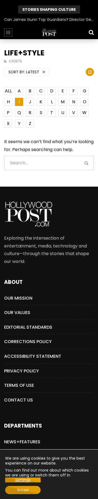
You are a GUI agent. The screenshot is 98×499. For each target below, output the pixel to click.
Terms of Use (19, 385)
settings (22, 480)
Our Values (17, 312)
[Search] (91, 32)
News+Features (22, 442)
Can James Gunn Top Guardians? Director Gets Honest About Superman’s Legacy (49, 19)
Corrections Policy (28, 341)
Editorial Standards (28, 327)
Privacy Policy (21, 371)
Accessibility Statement (32, 356)
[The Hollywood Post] (49, 32)
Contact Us (18, 400)
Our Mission (18, 298)
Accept (23, 490)
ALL (8, 91)
